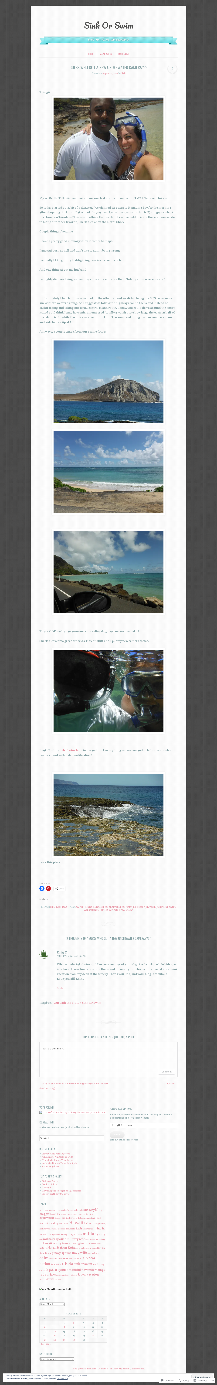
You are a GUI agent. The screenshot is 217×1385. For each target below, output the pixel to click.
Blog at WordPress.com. (84, 1368)
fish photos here (71, 750)
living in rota (54, 1234)
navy (49, 1253)
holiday (102, 1223)
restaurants (57, 1264)
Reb (123, 73)
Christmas (61, 1214)
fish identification (113, 907)
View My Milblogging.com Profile (57, 1289)
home (52, 1228)
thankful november (82, 1270)
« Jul (41, 1344)
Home (90, 53)
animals (65, 1210)
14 (55, 1331)
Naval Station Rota (61, 1247)
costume (81, 1214)
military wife (76, 1239)
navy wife (79, 1252)
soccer (42, 1270)
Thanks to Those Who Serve (57, 1160)
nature (43, 1248)
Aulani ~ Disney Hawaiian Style (59, 1163)
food (51, 1223)
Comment (167, 1071)
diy (63, 1218)
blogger (44, 1214)
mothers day (90, 1240)
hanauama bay (139, 907)
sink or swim (83, 1264)
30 (73, 1340)
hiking (96, 1223)
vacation (129, 909)
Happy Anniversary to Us (56, 1154)
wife (51, 1279)
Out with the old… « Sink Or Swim (77, 1003)
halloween (63, 1223)
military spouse (54, 1239)
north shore (93, 1253)
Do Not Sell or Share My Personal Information (121, 1368)
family (93, 1218)
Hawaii (76, 1223)
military (91, 1234)
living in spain (68, 1234)
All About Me (106, 53)
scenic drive (162, 907)
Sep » (48, 1344)
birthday (89, 1210)
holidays (44, 1228)
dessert (57, 1218)
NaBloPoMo (95, 1243)
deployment (46, 1218)
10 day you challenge (47, 1210)
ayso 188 (72, 1210)
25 (93, 1335)
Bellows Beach (50, 1181)
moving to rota (61, 1243)
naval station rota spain (86, 1248)
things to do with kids (68, 1275)
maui (80, 1234)
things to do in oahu (109, 909)
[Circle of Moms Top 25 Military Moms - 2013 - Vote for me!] (72, 1112)
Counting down (51, 1166)
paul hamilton (75, 1258)
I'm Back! (47, 1187)
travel (122, 909)
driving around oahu (94, 907)
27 (45, 1340)
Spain (51, 1270)
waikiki (43, 1279)
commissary (72, 1214)
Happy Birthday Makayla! (56, 1194)
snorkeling (94, 909)
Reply (60, 988)
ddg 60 (89, 1214)
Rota (69, 1264)
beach (79, 1210)
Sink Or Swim (108, 25)
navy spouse (62, 1253)
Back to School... (51, 1184)
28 (54, 1340)
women (58, 1279)
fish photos (127, 907)
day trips (80, 907)
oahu (44, 1258)
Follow (117, 1135)
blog (99, 1209)
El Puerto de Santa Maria (80, 1218)
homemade (60, 1229)
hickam (88, 1223)
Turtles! (172, 1084)
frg (57, 1223)
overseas (63, 1258)
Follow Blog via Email (121, 1108)
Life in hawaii (55, 907)
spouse (63, 1269)
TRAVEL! (65, 907)
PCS (84, 1258)
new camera (151, 907)
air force (59, 1210)
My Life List (123, 53)
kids (79, 1228)
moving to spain (80, 1243)
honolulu (70, 1228)
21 (55, 1335)
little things (88, 1229)
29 (64, 1340)
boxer (53, 1214)
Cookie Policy (62, 1379)
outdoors (53, 1258)
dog (67, 1218)
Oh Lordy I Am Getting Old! (57, 1157)
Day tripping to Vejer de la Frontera (61, 1191)
